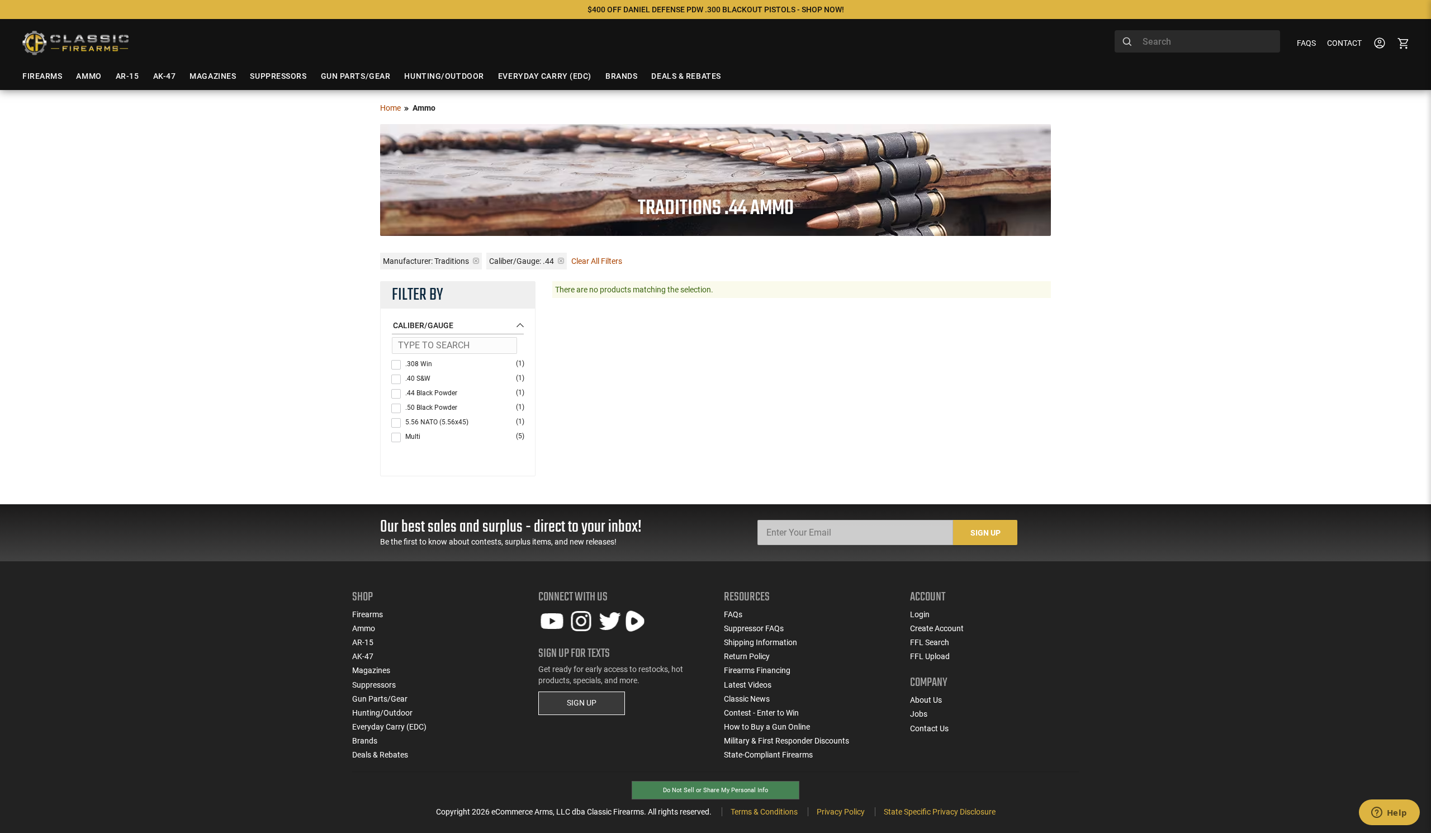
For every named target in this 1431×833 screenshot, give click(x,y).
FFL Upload (930, 656)
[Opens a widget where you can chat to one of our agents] (1389, 813)
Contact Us (929, 728)
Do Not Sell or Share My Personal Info (715, 790)
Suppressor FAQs (754, 628)
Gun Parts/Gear (379, 698)
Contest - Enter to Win (761, 712)
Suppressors (374, 684)
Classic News (747, 698)
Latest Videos (747, 684)
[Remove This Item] (476, 261)
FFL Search (929, 642)
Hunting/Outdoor (382, 712)
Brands (364, 740)
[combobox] (1197, 41)
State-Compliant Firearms (768, 754)
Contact (1344, 43)
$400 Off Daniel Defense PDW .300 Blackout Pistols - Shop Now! (715, 9)
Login (920, 614)
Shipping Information (760, 642)
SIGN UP (581, 702)
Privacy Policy (841, 811)
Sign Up (985, 532)
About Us (926, 699)
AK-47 (362, 656)
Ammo (363, 628)
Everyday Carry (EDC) (389, 726)
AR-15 (362, 642)
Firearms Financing (757, 670)
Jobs (918, 713)
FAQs (1306, 43)
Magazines (371, 670)
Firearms (367, 614)
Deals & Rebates (380, 754)
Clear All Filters (596, 261)
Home (390, 107)
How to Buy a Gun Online (767, 726)
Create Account (937, 628)
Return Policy (747, 656)
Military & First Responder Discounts (786, 740)
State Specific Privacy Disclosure (940, 811)
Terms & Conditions (764, 811)
